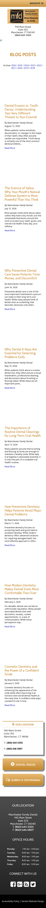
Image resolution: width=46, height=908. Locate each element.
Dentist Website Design (32, 901)
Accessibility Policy (10, 901)
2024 (26, 65)
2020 (20, 68)
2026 (13, 65)
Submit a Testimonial (25, 780)
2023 (32, 65)
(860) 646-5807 (14, 748)
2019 (26, 68)
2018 (32, 68)
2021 (13, 68)
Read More (10, 148)
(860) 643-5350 (23, 35)
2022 (39, 65)
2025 (20, 65)
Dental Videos (25, 764)
